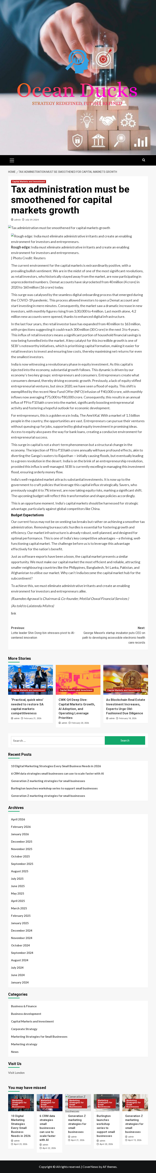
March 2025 (19, 908)
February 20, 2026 (80, 723)
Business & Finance (24, 1006)
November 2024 (21, 938)
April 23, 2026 (20, 1144)
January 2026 (20, 834)
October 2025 (20, 856)
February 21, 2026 (32, 718)
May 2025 (17, 893)
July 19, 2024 (32, 219)
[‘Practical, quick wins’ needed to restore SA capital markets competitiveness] (30, 680)
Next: (113, 635)
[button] (12, 160)
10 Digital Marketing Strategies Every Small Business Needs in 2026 (56, 766)
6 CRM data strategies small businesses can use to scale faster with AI (57, 773)
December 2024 (21, 930)
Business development (26, 1013)
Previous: (43, 632)
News (14, 1051)
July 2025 (17, 878)
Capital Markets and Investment (28, 181)
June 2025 (18, 886)
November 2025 (21, 849)
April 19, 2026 (134, 1140)
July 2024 (17, 967)
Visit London (16, 1072)
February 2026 (21, 826)
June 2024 (18, 975)
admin (17, 219)
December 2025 (21, 841)
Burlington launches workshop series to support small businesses (54, 788)
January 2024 (20, 982)
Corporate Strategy (24, 1029)
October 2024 (20, 945)
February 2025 (21, 915)
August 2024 (19, 960)
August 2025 (19, 871)
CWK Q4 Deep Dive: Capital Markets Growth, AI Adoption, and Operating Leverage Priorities (77, 709)
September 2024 (22, 952)
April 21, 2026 (77, 1140)
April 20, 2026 (106, 1144)
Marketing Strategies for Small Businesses (39, 1036)
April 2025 (18, 901)
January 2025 (20, 923)
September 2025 (22, 863)
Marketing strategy (24, 1044)
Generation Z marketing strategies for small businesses (48, 781)
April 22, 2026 (49, 1148)
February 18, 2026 (127, 718)
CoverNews (90, 1166)
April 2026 (18, 819)
